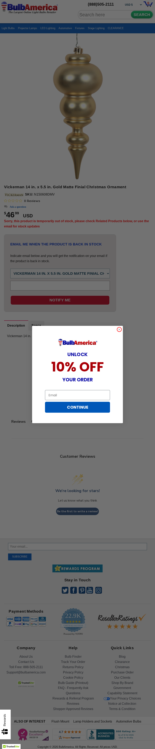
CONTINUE (77, 407)
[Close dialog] (119, 329)
